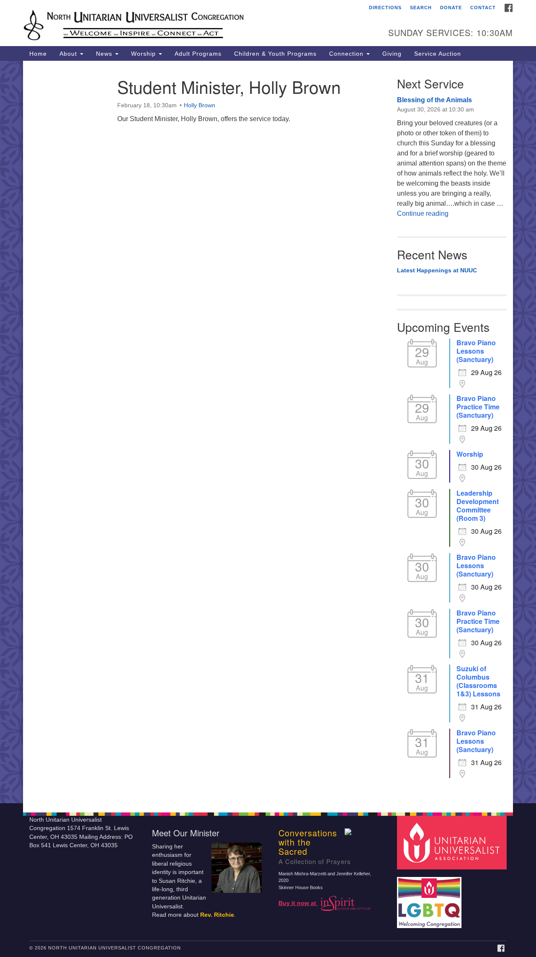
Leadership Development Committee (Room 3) (477, 505)
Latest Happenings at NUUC (437, 270)
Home (38, 53)
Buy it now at (298, 903)
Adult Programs (198, 53)
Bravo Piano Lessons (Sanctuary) (476, 351)
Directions (385, 7)
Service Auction (437, 53)
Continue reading (422, 213)
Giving (392, 53)
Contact (483, 7)
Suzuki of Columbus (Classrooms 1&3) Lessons (478, 681)
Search (421, 7)
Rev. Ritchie (217, 915)
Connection (347, 53)
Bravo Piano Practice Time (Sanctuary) (478, 406)
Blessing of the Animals (434, 99)
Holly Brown (199, 105)
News (105, 53)
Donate (451, 7)
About (69, 53)
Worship (144, 53)
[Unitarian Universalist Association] (453, 842)
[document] (268, 432)
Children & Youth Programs (275, 53)
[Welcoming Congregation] (430, 898)
